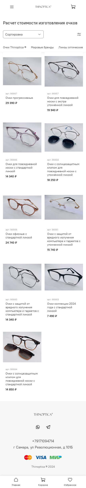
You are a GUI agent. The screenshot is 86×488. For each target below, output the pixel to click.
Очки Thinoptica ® (14, 47)
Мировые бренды (42, 47)
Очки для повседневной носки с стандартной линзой (21, 167)
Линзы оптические (71, 47)
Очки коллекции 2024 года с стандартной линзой (61, 307)
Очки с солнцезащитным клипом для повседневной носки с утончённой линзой (63, 169)
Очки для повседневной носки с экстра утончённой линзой (62, 101)
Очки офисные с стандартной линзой (19, 235)
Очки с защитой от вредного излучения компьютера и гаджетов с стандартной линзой (22, 309)
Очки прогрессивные (19, 98)
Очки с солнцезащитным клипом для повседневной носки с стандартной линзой (22, 379)
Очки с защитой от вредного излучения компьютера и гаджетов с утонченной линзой (63, 239)
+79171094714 (43, 441)
